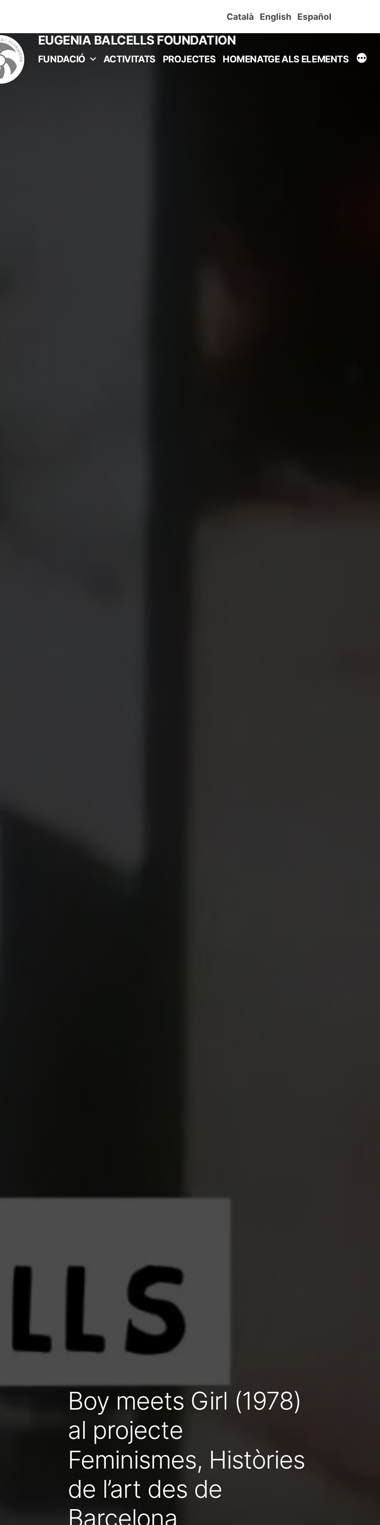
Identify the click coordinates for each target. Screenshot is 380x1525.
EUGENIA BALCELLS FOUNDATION (137, 40)
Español (316, 16)
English (277, 16)
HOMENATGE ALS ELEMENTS (286, 59)
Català (242, 16)
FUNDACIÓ (62, 59)
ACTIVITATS (129, 59)
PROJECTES (189, 59)
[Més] (362, 59)
